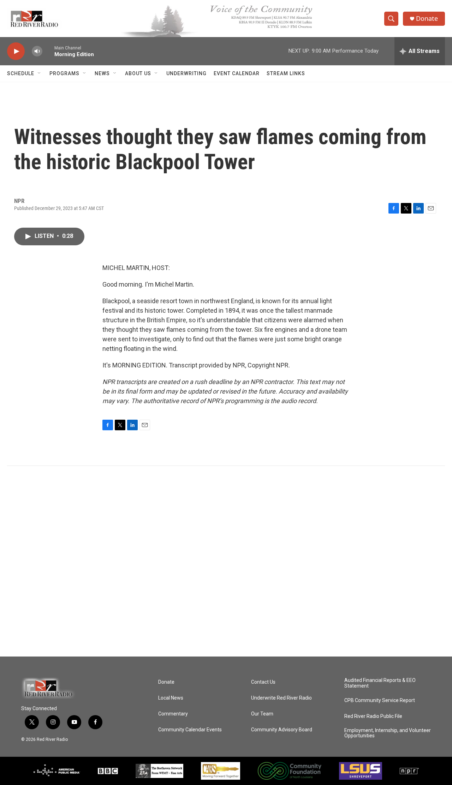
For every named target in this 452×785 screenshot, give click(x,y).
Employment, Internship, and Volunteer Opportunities (387, 733)
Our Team (262, 714)
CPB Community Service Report (379, 700)
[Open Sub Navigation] (39, 73)
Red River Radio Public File (373, 716)
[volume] (37, 51)
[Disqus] (226, 561)
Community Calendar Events (190, 729)
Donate (427, 18)
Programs (64, 73)
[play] (16, 51)
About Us (138, 73)
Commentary (173, 714)
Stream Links (286, 73)
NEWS (102, 73)
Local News (170, 698)
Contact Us (263, 682)
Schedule (20, 73)
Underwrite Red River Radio (281, 698)
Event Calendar (237, 73)
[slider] (48, 51)
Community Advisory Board (281, 729)
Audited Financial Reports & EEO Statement (380, 683)
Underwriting (186, 73)
